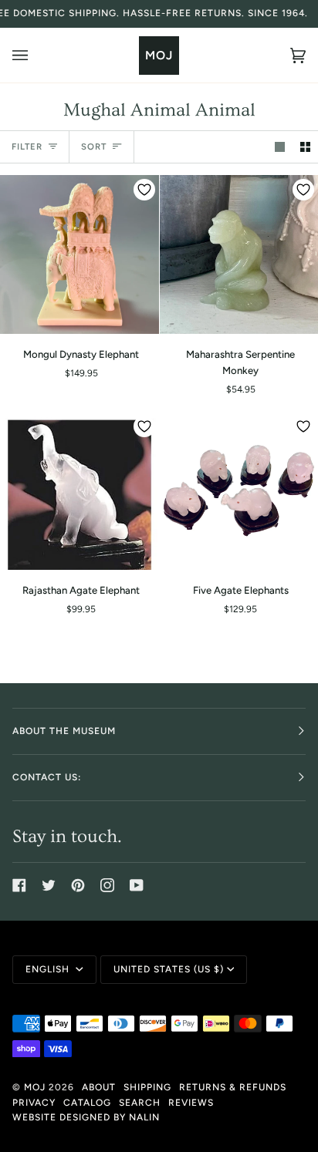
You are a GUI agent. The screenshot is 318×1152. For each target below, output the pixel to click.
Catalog (87, 1102)
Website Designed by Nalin (86, 1117)
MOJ (35, 1087)
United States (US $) (168, 969)
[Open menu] (35, 55)
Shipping (147, 1087)
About (99, 1087)
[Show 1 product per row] (280, 147)
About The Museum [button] (64, 731)
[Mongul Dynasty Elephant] (79, 254)
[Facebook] (19, 885)
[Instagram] (107, 885)
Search (140, 1102)
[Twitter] (49, 885)
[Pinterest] (78, 885)
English (49, 969)
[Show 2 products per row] (305, 147)
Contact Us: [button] (46, 777)
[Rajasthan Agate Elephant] (79, 491)
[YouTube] (137, 885)
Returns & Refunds (232, 1087)
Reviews (191, 1102)
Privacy (34, 1102)
